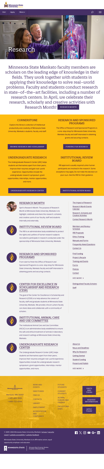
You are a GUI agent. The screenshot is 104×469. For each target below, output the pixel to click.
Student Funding (79, 360)
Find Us (36, 395)
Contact (76, 273)
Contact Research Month (82, 219)
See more (77, 278)
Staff (74, 288)
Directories (38, 391)
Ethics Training (78, 237)
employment (39, 407)
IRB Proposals (78, 233)
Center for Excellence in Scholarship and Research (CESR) (39, 287)
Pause (97, 19)
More (22, 12)
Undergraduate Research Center (27, 191)
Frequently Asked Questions (84, 244)
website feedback (32, 435)
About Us (76, 344)
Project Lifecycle (79, 258)
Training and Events (80, 261)
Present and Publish (80, 363)
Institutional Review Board (77, 191)
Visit (4, 12)
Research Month (68, 107)
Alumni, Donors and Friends (63, 400)
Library (36, 403)
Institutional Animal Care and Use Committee (39, 319)
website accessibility (17, 435)
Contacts (37, 399)
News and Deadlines (81, 348)
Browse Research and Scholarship (27, 147)
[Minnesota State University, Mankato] (15, 387)
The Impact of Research (82, 203)
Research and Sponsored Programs (37, 255)
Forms (75, 265)
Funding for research (77, 147)
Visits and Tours (89, 390)
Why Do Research (80, 352)
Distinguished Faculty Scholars (85, 284)
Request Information (91, 401)
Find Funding (78, 254)
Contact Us (77, 248)
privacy (44, 432)
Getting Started (79, 356)
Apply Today (89, 410)
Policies (76, 269)
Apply (12, 12)
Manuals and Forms (80, 241)
